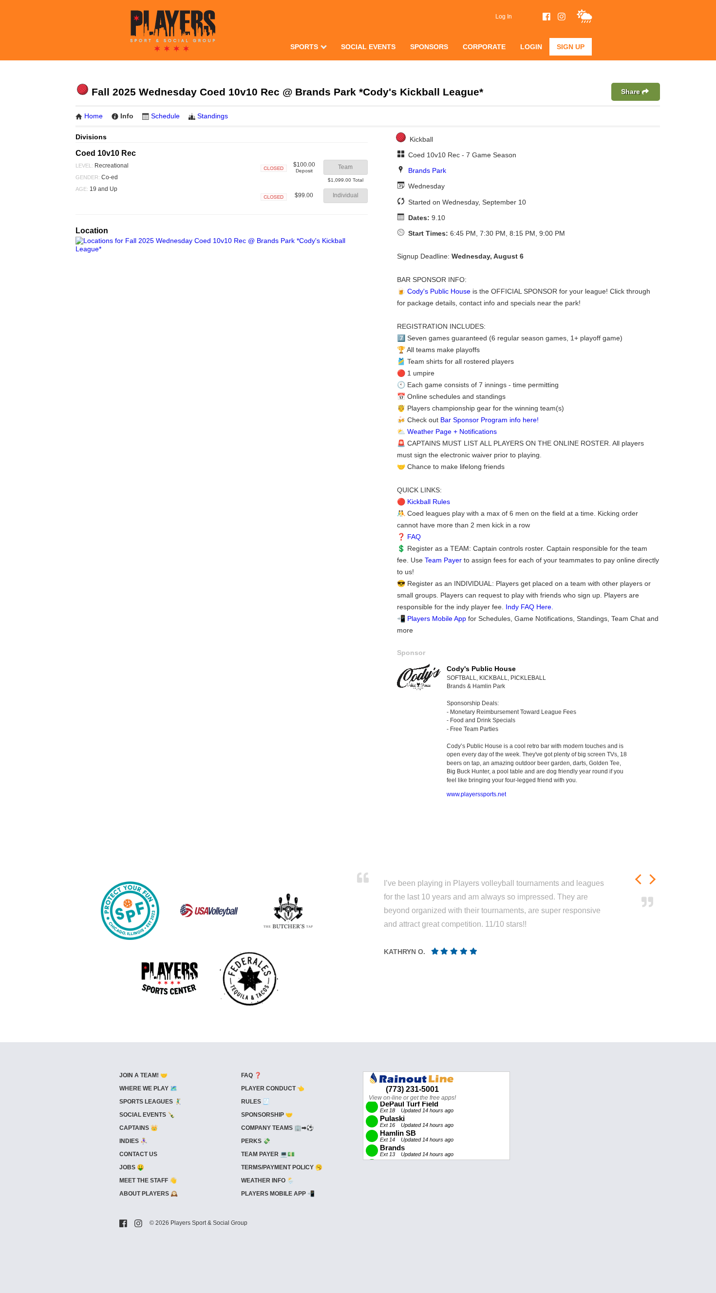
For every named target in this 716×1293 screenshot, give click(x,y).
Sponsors (429, 47)
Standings (212, 116)
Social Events (368, 47)
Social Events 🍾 (147, 1114)
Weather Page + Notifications (452, 431)
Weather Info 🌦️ (267, 1180)
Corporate (484, 47)
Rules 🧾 (255, 1101)
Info (126, 116)
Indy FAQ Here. (529, 607)
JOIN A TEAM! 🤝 (143, 1075)
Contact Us (138, 1154)
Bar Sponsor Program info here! (489, 420)
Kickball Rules (428, 502)
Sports (304, 47)
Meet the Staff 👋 (148, 1180)
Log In (503, 16)
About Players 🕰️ (148, 1193)
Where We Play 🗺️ (148, 1088)
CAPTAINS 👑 (138, 1127)
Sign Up (570, 47)
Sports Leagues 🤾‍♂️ (150, 1101)
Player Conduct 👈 (272, 1088)
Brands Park (427, 170)
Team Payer (443, 560)
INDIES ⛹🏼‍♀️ (133, 1141)
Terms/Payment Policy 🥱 (281, 1167)
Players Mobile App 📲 (278, 1193)
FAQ (414, 537)
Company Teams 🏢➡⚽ (277, 1127)
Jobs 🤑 (131, 1167)
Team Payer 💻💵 (268, 1154)
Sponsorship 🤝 (267, 1114)
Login (531, 47)
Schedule (165, 116)
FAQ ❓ (251, 1075)
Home (93, 116)
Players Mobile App (436, 618)
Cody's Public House (439, 291)
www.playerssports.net (476, 794)
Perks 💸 (255, 1141)
